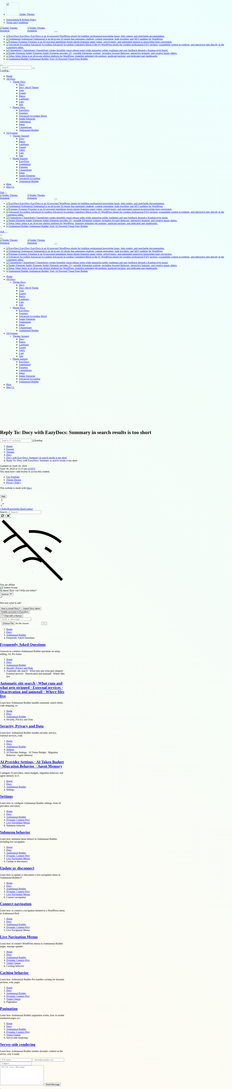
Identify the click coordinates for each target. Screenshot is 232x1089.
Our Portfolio (13, 477)
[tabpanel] (32, 569)
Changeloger (25, 127)
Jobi (21, 104)
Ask (2, 192)
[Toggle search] (6, 193)
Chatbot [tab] (4, 509)
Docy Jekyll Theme (29, 87)
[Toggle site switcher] (56, 31)
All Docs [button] (10, 79)
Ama (21, 90)
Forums (10, 449)
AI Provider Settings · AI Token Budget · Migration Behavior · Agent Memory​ (32, 764)
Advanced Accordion (29, 178)
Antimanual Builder (29, 130)
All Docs (10, 279)
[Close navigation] (1, 238)
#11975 (31, 468)
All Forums (12, 333)
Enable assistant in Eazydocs (15, 612)
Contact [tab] (29, 509)
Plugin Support (20, 359)
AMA (22, 150)
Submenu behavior (15, 832)
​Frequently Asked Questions (23, 644)
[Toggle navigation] (1, 65)
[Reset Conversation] (2, 516)
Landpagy (24, 98)
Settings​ (6, 796)
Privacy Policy (13, 482)
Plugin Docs (19, 307)
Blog (8, 184)
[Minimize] (8, 516)
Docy (21, 84)
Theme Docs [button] (19, 81)
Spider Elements (27, 118)
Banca (22, 96)
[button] (0, 1087)
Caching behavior (14, 973)
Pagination (9, 1009)
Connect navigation (15, 904)
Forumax (23, 113)
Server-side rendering (17, 1044)
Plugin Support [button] (20, 158)
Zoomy (22, 93)
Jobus (22, 124)
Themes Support (21, 336)
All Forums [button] (12, 133)
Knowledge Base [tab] (16, 509)
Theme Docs (19, 282)
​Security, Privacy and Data (22, 726)
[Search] (33, 68)
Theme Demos (13, 479)
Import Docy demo (31, 608)
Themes (10, 452)
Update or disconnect (17, 868)
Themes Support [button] (21, 135)
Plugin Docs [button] (19, 107)
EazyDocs (24, 110)
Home (9, 76)
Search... (4, 512)
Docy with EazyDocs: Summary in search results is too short (36, 457)
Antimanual (25, 121)
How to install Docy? (10, 608)
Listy (21, 101)
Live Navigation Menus (19, 937)
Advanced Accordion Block (33, 116)
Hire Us (10, 187)
